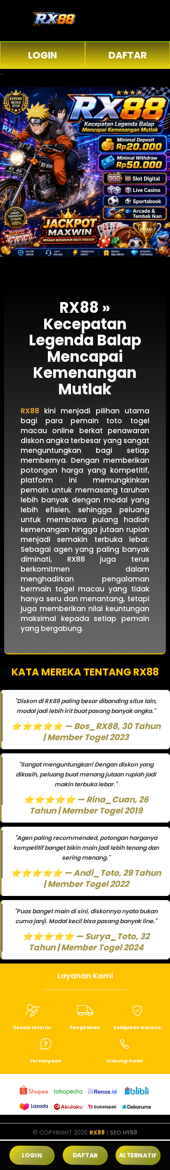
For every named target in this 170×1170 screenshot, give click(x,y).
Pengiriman (85, 1027)
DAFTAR (128, 55)
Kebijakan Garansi (137, 1027)
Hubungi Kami (124, 1060)
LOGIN (42, 55)
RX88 (97, 1132)
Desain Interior (32, 1027)
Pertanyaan (45, 1060)
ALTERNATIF (138, 1155)
